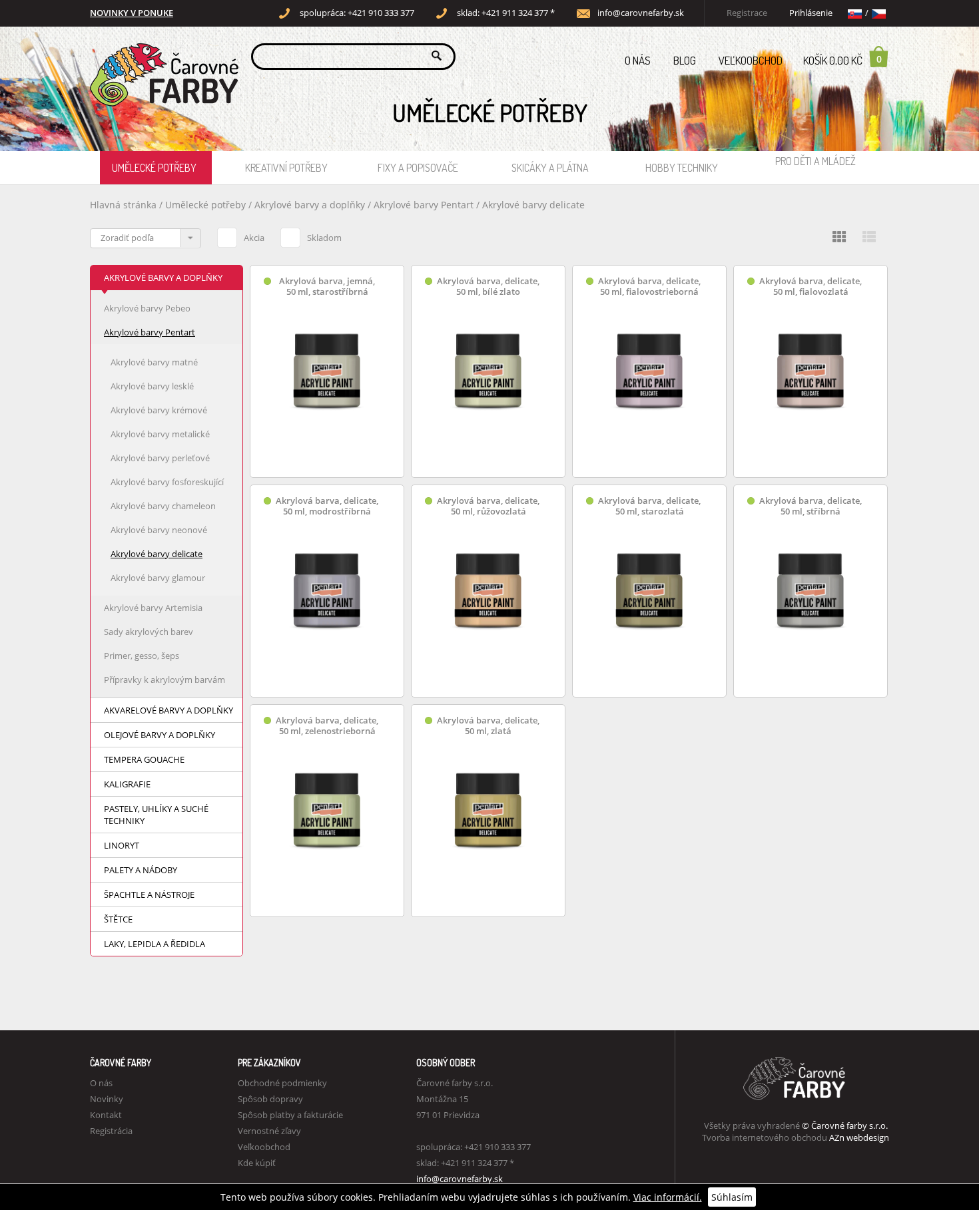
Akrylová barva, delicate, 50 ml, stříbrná (810, 506)
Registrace (747, 13)
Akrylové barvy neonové (159, 530)
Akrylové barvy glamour (158, 578)
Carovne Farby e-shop (162, 55)
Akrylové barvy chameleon (163, 506)
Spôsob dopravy (270, 1099)
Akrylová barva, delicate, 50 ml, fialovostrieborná (649, 287)
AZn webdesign (859, 1137)
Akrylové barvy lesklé (152, 386)
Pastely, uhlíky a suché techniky (156, 815)
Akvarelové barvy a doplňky (168, 710)
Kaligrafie (127, 784)
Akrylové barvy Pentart (424, 204)
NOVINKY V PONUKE (131, 13)
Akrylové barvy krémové (159, 410)
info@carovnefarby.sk (640, 13)
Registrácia (111, 1131)
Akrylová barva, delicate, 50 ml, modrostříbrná (327, 506)
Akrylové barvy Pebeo (147, 308)
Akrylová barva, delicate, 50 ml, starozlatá (649, 506)
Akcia (254, 238)
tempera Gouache (144, 759)
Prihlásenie (810, 13)
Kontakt (106, 1115)
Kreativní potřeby (286, 167)
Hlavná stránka (123, 204)
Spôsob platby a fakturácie (290, 1115)
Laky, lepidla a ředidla (154, 944)
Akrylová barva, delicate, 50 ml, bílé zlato (488, 287)
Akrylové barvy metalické (160, 434)
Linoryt (121, 845)
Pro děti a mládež (815, 161)
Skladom (324, 238)
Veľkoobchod (751, 60)
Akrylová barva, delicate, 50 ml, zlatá (488, 726)
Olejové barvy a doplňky (159, 735)
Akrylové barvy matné (154, 362)
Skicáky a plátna (550, 167)
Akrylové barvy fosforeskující (167, 482)
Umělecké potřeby (154, 167)
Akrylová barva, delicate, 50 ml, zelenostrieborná (327, 726)
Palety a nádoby (140, 870)
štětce (118, 919)
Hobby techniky (681, 167)
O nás (638, 60)
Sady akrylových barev (148, 632)
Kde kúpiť (257, 1163)
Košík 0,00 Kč (842, 60)
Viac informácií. (667, 1197)
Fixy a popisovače (418, 167)
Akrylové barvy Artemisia (153, 608)
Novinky (106, 1099)
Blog (684, 60)
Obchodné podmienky (282, 1083)
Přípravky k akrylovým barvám (164, 680)
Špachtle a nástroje (149, 895)
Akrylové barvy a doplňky (309, 204)
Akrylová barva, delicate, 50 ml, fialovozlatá (810, 287)
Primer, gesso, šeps (141, 656)
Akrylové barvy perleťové (160, 458)
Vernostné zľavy (269, 1131)
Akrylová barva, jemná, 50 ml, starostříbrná (327, 287)
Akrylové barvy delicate (533, 204)
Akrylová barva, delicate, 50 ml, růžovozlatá (488, 506)
